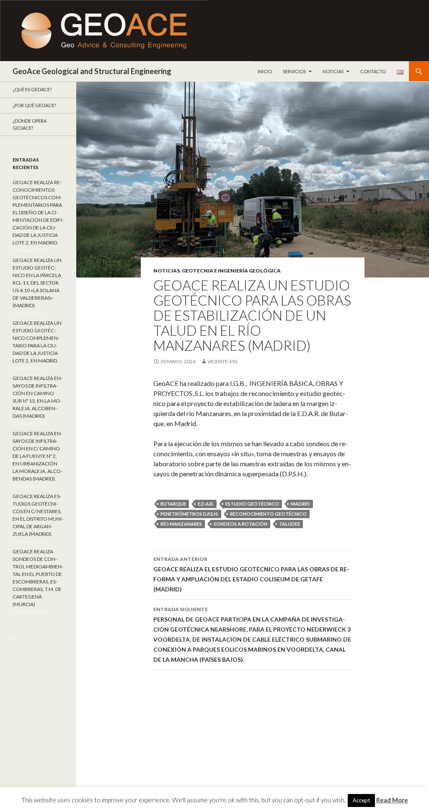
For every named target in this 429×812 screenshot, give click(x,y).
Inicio (265, 71)
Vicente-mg (222, 361)
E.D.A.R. (206, 503)
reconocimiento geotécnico (268, 513)
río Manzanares (181, 524)
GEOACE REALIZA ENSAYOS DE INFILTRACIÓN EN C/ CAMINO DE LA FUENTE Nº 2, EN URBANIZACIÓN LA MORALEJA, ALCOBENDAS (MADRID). (37, 456)
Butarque (173, 503)
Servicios (294, 71)
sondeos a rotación (240, 524)
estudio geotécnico (252, 503)
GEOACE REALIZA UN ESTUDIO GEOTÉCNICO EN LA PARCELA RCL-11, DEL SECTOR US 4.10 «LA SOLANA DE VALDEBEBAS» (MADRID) (37, 282)
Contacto (373, 71)
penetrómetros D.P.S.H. (189, 513)
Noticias (333, 71)
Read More (392, 800)
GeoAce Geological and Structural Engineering (92, 71)
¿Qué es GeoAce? (32, 89)
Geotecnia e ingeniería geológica (231, 270)
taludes (289, 524)
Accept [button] (361, 800)
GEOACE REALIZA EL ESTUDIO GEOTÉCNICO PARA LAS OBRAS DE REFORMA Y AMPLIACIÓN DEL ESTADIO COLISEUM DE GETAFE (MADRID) (251, 574)
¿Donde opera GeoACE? (30, 124)
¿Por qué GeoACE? (34, 105)
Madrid (300, 503)
